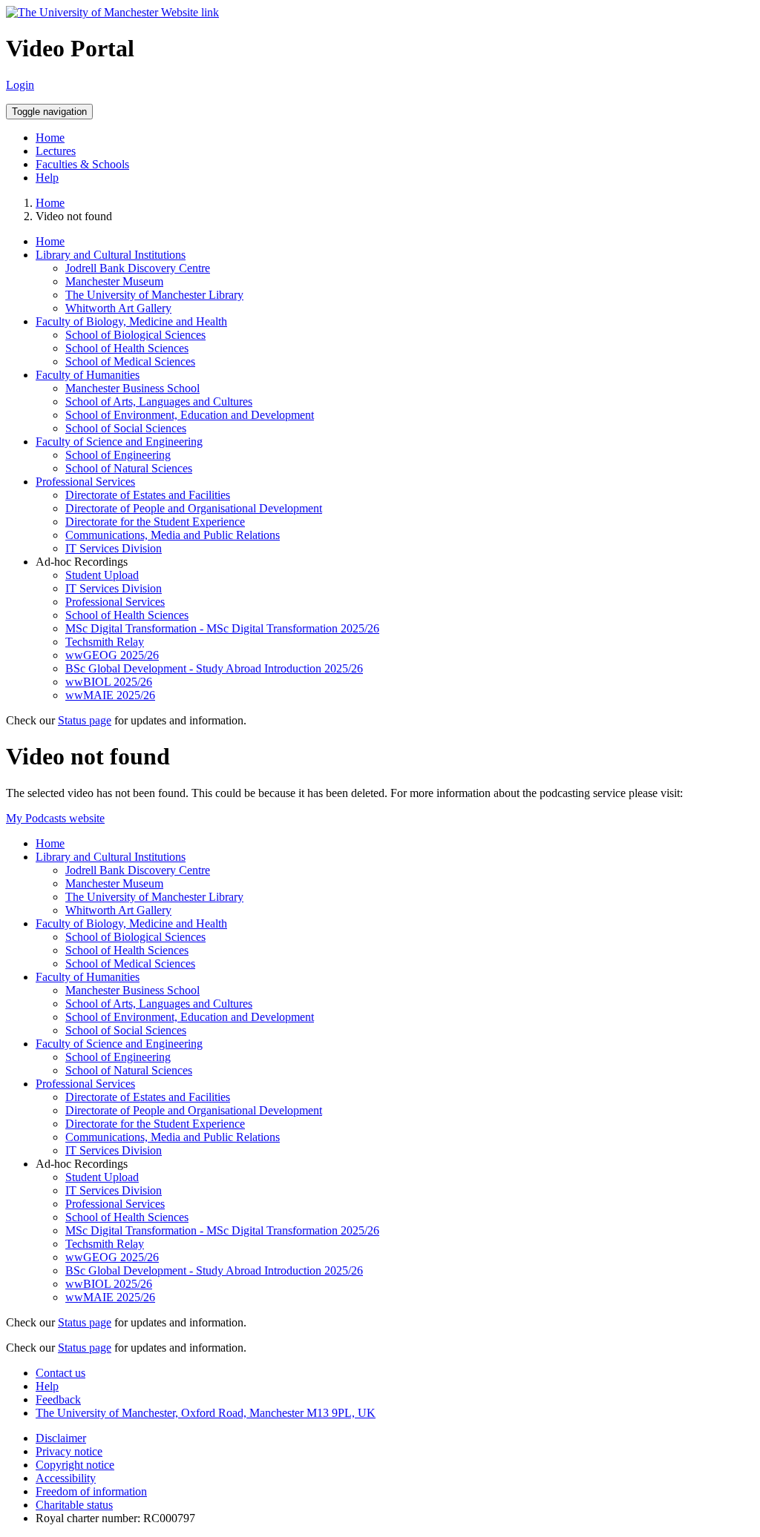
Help (47, 177)
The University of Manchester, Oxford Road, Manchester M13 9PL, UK (206, 1413)
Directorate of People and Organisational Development (193, 508)
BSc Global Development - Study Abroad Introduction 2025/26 (214, 668)
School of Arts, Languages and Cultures (158, 401)
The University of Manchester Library (154, 294)
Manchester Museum (114, 281)
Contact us (60, 1372)
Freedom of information (91, 1491)
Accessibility (66, 1478)
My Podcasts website (55, 818)
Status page (84, 720)
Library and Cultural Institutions (111, 254)
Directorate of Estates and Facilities (147, 495)
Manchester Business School (132, 388)
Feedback (58, 1399)
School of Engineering (118, 455)
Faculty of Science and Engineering (119, 441)
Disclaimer (61, 1438)
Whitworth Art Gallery (118, 308)
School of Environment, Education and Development (189, 415)
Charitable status (74, 1504)
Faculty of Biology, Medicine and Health (131, 321)
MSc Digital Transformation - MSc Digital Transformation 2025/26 (222, 628)
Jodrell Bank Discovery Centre (137, 268)
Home (50, 137)
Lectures (56, 151)
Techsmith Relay (104, 641)
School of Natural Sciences (128, 468)
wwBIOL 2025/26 (108, 681)
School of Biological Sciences (135, 334)
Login (20, 85)
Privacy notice (69, 1451)
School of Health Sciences (127, 348)
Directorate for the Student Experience (155, 521)
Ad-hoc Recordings (82, 561)
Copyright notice (75, 1464)
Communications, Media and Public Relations (172, 535)
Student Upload (102, 575)
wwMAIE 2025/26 (110, 695)
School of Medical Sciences (130, 361)
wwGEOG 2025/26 (112, 655)
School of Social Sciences (125, 428)
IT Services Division (113, 548)
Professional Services (85, 481)
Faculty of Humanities (88, 374)
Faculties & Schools (82, 164)
